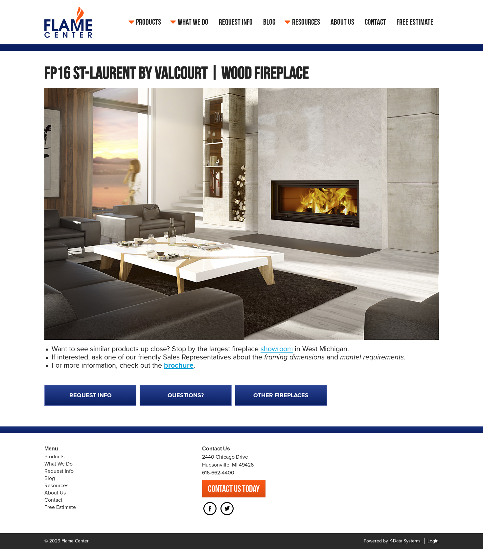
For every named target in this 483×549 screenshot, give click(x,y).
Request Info (236, 22)
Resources (306, 22)
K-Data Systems (405, 541)
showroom (277, 349)
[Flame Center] (68, 21)
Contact (375, 22)
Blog (269, 22)
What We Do (193, 22)
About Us (342, 22)
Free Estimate (415, 22)
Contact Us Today (234, 488)
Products (148, 22)
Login (433, 541)
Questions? (186, 395)
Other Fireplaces (281, 395)
